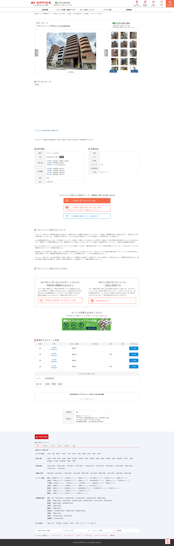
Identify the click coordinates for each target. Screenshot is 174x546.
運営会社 (112, 535)
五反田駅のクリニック (71, 490)
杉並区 (49, 516)
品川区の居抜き (100, 466)
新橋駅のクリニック (122, 478)
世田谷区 (49, 510)
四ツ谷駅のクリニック (114, 488)
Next (106, 52)
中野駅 (73, 461)
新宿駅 (49, 458)
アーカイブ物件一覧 (90, 523)
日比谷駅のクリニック (85, 483)
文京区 (89, 453)
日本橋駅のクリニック (71, 485)
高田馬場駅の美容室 (67, 503)
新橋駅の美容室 (101, 498)
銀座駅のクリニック (58, 485)
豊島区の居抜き (129, 466)
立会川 (60, 384)
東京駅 (59, 458)
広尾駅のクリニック (111, 480)
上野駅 (131, 458)
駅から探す (39, 458)
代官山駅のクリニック (124, 480)
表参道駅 (119, 458)
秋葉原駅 (74, 458)
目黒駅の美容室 (57, 505)
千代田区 (63, 453)
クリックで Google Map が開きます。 (47, 130)
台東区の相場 (119, 473)
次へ (134, 71)
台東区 (94, 453)
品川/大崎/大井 (49, 378)
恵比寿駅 (92, 458)
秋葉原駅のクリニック (98, 483)
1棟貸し (72, 523)
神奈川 (45, 446)
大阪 (73, 446)
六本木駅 (125, 458)
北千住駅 (55, 461)
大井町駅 (49, 161)
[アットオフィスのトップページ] (41, 4)
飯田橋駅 (49, 461)
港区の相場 (50, 473)
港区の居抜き (70, 466)
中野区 (99, 453)
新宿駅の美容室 (57, 503)
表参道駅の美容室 (91, 498)
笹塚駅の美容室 (108, 500)
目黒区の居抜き (119, 466)
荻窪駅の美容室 (68, 516)
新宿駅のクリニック (58, 488)
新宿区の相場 (84, 473)
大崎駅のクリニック (58, 490)
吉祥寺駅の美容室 (58, 518)
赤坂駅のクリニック (83, 478)
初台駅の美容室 (98, 500)
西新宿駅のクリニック (71, 488)
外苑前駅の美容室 (69, 498)
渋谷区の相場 (58, 473)
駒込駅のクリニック (82, 493)
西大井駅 (49, 174)
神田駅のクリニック (111, 483)
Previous (37, 52)
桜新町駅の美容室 (80, 510)
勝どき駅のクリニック (96, 485)
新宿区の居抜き (61, 466)
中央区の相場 (76, 473)
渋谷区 (49, 453)
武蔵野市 (49, 518)
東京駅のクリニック (59, 483)
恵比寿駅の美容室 (77, 500)
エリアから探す (40, 453)
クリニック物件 (40, 478)
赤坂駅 (113, 458)
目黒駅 (69, 461)
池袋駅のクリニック (58, 493)
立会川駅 (49, 172)
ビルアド (78, 535)
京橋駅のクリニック (83, 485)
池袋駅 (97, 458)
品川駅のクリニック (109, 478)
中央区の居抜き (79, 466)
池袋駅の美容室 (57, 508)
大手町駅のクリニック (72, 483)
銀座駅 (102, 458)
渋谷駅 (54, 458)
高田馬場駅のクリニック (100, 488)
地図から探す (50, 523)
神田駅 (64, 458)
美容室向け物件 (40, 498)
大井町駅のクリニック (84, 490)
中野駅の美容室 (57, 513)
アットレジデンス (68, 535)
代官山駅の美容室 (87, 500)
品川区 (74, 453)
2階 (40, 360)
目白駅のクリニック (70, 493)
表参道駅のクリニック (57, 478)
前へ (114, 71)
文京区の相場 (110, 473)
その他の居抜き (61, 468)
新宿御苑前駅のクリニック (85, 488)
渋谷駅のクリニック (58, 480)
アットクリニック (56, 535)
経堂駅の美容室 (70, 510)
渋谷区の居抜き (51, 466)
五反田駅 (80, 458)
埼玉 (52, 446)
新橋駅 (69, 458)
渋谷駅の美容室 (66, 500)
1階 (40, 348)
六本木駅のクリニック (71, 478)
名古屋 (67, 446)
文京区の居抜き (51, 468)
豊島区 (84, 453)
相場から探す (39, 473)
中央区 (69, 453)
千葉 (59, 446)
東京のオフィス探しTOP (41, 450)
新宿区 (58, 453)
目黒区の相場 (127, 473)
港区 (53, 453)
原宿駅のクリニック (83, 480)
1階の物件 (65, 523)
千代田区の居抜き (89, 466)
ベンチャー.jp (87, 535)
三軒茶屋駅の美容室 (59, 510)
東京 (38, 446)
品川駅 (86, 458)
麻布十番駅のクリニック (96, 478)
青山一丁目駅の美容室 (57, 498)
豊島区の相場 (101, 473)
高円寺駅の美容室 (57, 516)
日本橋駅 (108, 458)
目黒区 (79, 453)
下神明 (54, 384)
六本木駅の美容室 (80, 498)
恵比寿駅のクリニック (71, 480)
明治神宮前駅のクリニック (97, 480)
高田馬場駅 (63, 461)
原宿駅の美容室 (57, 500)
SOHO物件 (59, 523)
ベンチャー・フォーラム (100, 535)
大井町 (47, 384)
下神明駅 (49, 170)
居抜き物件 (39, 466)
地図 (62, 157)
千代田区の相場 (67, 473)
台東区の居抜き (109, 466)
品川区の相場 (93, 473)
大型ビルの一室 (79, 523)
